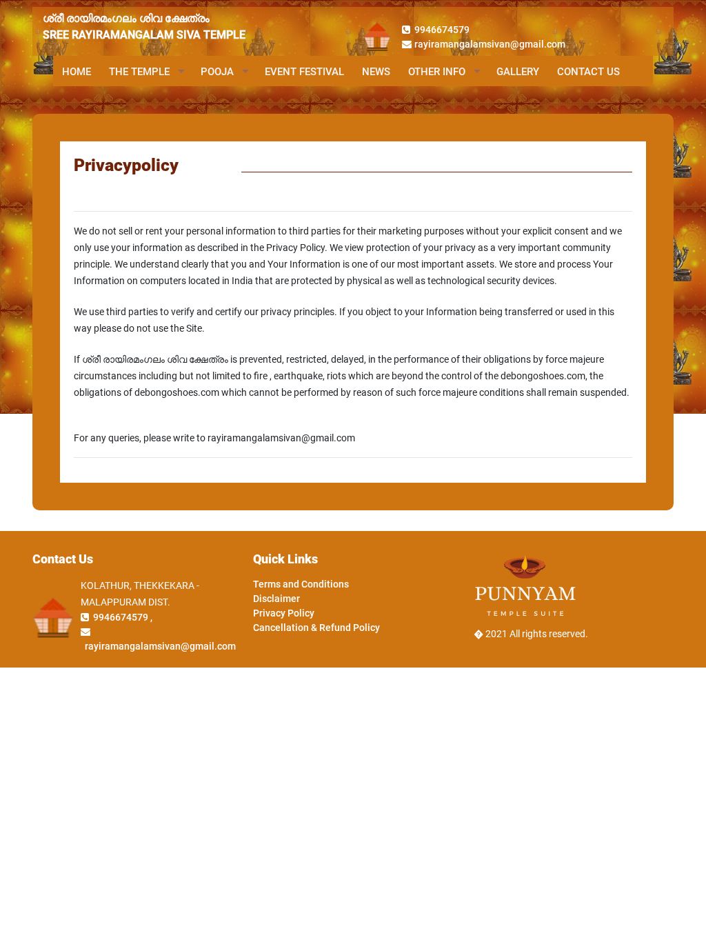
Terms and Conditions (301, 584)
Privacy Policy (283, 613)
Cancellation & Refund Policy (316, 627)
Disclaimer (276, 598)
